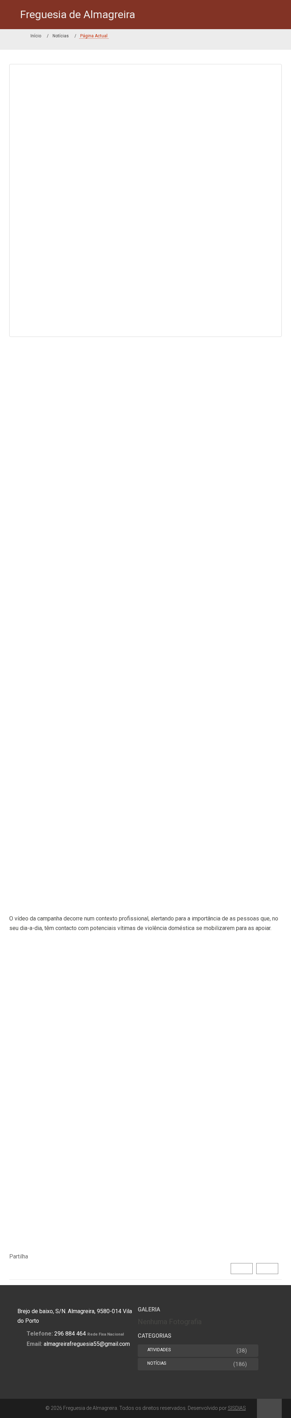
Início (36, 35)
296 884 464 (70, 1333)
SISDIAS (237, 1408)
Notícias (61, 35)
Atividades (159, 1349)
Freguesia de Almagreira (77, 14)
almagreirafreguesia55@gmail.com (87, 1344)
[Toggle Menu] (11, 15)
